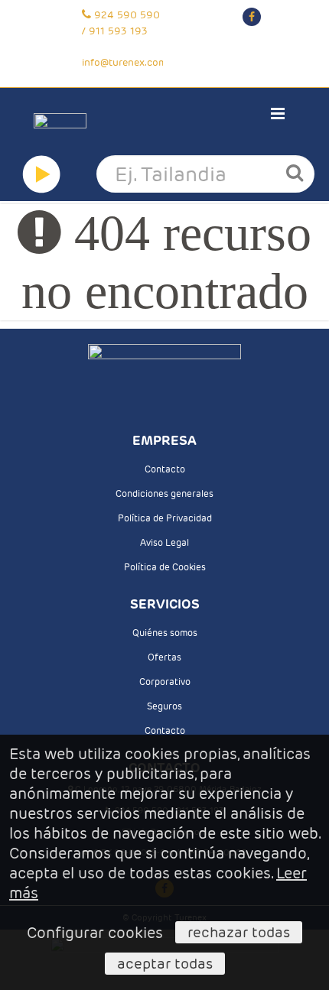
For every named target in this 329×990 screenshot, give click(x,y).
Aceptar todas (165, 963)
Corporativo (165, 681)
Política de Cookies (165, 567)
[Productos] (41, 174)
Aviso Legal (164, 542)
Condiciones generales (164, 493)
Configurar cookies (95, 933)
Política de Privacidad (165, 518)
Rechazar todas (238, 932)
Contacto (165, 469)
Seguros (164, 706)
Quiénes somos (164, 632)
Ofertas (164, 657)
